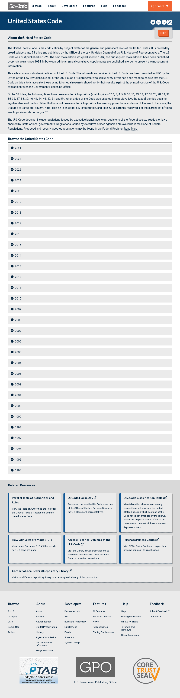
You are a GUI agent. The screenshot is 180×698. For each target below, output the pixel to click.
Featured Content (102, 616)
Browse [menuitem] (36, 6)
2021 (18, 180)
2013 (18, 266)
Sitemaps (69, 637)
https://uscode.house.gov (28, 112)
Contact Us (155, 616)
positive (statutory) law (94, 94)
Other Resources (130, 635)
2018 (18, 212)
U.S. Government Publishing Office (95, 682)
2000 (18, 406)
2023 (18, 159)
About (39, 611)
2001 (18, 395)
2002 (18, 384)
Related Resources (21, 485)
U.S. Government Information (44, 644)
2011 (18, 287)
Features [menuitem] (89, 6)
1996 (18, 449)
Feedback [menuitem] (119, 6)
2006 (18, 341)
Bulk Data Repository (75, 621)
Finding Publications (103, 632)
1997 (18, 438)
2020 (18, 191)
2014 (18, 255)
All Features (99, 611)
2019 (18, 202)
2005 (18, 352)
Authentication (43, 621)
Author (11, 632)
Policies (40, 616)
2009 (18, 309)
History (40, 632)
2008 (18, 320)
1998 (18, 427)
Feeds (68, 632)
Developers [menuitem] (69, 6)
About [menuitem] (52, 6)
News (96, 621)
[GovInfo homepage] (18, 6)
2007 (18, 330)
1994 (18, 470)
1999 (18, 416)
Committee (13, 626)
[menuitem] (19, 611)
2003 (18, 373)
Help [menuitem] (104, 6)
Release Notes (100, 626)
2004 (18, 363)
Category (12, 616)
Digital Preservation (46, 626)
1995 (18, 459)
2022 (18, 169)
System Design (72, 642)
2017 (18, 223)
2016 (18, 234)
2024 (18, 148)
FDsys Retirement (45, 650)
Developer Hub (72, 611)
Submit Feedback (159, 611)
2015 (18, 245)
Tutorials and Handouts (128, 628)
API (66, 616)
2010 (18, 298)
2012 (18, 277)
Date (10, 621)
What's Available (129, 621)
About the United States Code (30, 38)
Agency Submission (46, 637)
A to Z (11, 611)
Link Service (71, 626)
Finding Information (131, 616)
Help (163, 33)
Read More (130, 128)
